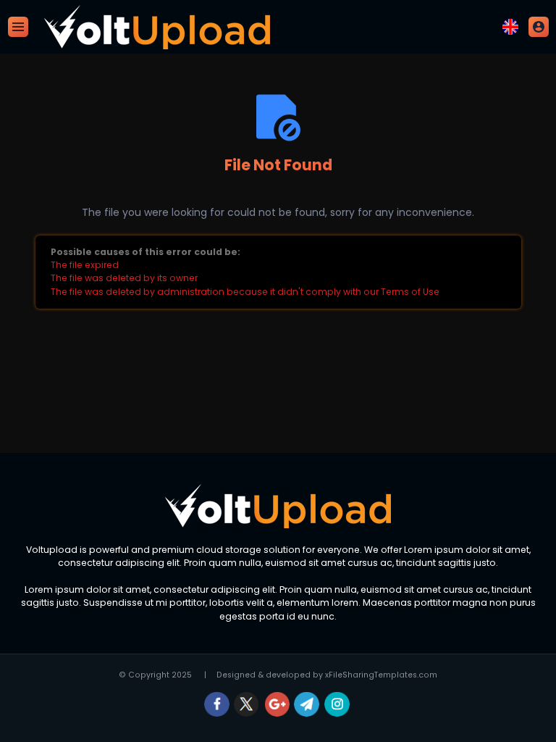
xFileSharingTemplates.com (381, 675)
